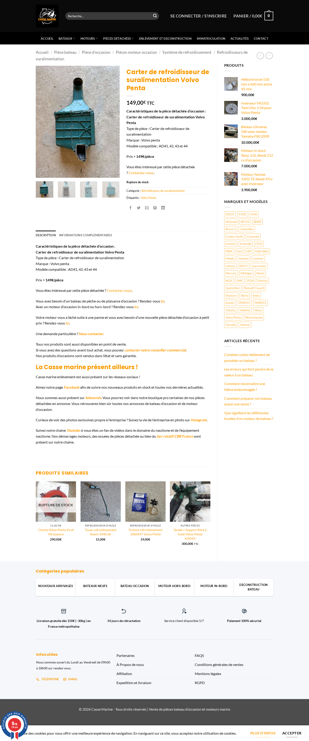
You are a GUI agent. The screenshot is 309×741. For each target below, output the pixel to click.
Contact (261, 38)
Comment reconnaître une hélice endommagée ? (244, 386)
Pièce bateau (65, 52)
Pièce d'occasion (96, 52)
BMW (257, 222)
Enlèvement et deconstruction (165, 38)
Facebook (71, 387)
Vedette (245, 310)
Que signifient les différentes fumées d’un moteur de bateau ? (248, 416)
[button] (41, 172)
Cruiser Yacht (234, 236)
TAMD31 (244, 303)
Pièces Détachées (117, 38)
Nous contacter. (91, 334)
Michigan (246, 273)
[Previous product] (269, 55)
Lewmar (258, 258)
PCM (250, 281)
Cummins (253, 236)
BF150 (245, 222)
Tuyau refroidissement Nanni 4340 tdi (100, 532)
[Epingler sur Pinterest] (155, 208)
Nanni (260, 273)
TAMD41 (260, 303)
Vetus (258, 310)
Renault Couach (254, 288)
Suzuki (230, 303)
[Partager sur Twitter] (138, 208)
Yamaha (231, 325)
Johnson (243, 258)
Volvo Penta (233, 317)
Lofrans (230, 266)
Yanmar (245, 325)
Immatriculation (211, 38)
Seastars (231, 295)
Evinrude (245, 244)
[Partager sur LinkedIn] (163, 208)
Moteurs (88, 38)
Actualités (240, 38)
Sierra (245, 295)
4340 (253, 214)
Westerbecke (254, 317)
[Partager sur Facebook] (130, 208)
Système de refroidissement (187, 52)
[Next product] (260, 55)
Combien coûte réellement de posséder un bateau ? (247, 357)
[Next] (112, 122)
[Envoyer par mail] (147, 208)
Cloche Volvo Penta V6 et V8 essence (56, 532)
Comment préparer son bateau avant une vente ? (248, 401)
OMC (239, 281)
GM (248, 251)
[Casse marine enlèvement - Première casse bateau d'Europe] (47, 16)
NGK (229, 281)
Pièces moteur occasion (136, 52)
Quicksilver (233, 288)
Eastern (231, 244)
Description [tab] (46, 235)
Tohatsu (231, 310)
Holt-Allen (262, 251)
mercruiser (259, 266)
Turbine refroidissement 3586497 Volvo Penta (145, 532)
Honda (230, 258)
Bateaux (65, 38)
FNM (229, 251)
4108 (242, 214)
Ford (239, 251)
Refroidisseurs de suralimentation (163, 191)
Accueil (47, 38)
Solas (256, 295)
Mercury (231, 273)
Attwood (231, 222)
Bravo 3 (231, 229)
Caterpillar (247, 229)
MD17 (243, 266)
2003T (230, 214)
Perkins (263, 281)
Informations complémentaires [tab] (85, 235)
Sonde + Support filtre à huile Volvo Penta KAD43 (190, 534)
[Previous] (43, 122)
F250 (258, 244)
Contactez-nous (141, 173)
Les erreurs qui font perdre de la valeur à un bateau (248, 372)
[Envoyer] (155, 16)
